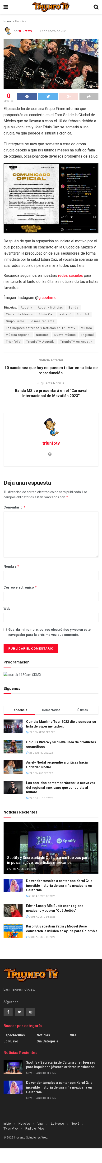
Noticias (20, 21)
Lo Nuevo (11, 1041)
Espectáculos (14, 1035)
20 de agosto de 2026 (41, 916)
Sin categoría (47, 1041)
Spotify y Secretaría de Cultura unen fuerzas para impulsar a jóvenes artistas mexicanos (48, 860)
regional (87, 335)
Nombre (11, 566)
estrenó (65, 314)
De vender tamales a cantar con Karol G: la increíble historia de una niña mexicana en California (59, 885)
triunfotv (25, 31)
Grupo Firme (15, 321)
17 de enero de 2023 (53, 31)
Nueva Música (65, 335)
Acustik (26, 307)
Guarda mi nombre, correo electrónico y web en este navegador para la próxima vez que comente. (49, 632)
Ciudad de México (19, 314)
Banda (73, 307)
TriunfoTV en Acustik (76, 341)
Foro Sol (83, 314)
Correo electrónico (20, 587)
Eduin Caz (46, 314)
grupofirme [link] (47, 297)
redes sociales (70, 275)
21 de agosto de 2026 (22, 869)
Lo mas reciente (42, 321)
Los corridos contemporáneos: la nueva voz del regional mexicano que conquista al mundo (61, 787)
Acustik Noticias (50, 307)
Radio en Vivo (34, 1128)
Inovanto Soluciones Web (30, 1137)
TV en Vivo (11, 1128)
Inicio (7, 1123)
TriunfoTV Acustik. (40, 341)
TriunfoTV (13, 341)
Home (7, 21)
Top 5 (75, 1123)
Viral (73, 1035)
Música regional (18, 335)
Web (7, 608)
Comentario (15, 507)
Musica (86, 328)
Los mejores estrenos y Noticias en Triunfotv (40, 328)
